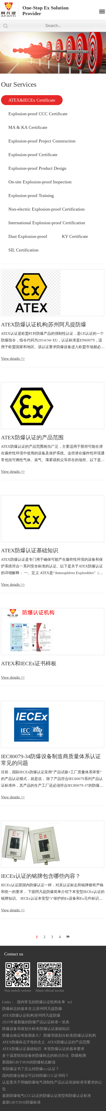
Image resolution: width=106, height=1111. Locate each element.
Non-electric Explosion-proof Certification (46, 209)
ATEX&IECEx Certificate (31, 100)
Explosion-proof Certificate (32, 154)
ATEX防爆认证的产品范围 (32, 437)
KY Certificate (75, 236)
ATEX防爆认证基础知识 (29, 550)
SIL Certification (23, 250)
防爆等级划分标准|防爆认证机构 (69, 1035)
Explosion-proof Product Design (37, 168)
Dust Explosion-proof (27, 236)
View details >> (13, 359)
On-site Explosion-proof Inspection (39, 181)
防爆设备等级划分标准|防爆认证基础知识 (36, 1029)
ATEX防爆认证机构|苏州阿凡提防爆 (43, 324)
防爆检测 (78, 1055)
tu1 (70, 1002)
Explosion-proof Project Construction (41, 141)
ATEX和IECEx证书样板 (28, 663)
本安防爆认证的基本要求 (64, 1049)
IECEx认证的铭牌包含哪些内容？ (41, 876)
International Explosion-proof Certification (46, 222)
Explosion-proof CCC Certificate (38, 113)
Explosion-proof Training (31, 195)
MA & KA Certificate (27, 127)
